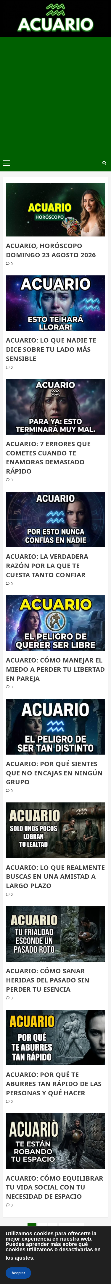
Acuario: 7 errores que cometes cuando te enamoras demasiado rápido (48, 457)
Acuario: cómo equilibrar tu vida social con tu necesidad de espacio (54, 1187)
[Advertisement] (55, 95)
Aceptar (18, 1273)
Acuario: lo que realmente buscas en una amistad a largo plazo (55, 876)
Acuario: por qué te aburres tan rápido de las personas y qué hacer (54, 1083)
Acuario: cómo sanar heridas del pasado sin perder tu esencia (47, 979)
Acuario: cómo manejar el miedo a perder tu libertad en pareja (55, 669)
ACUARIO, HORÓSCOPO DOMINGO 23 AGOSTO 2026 (51, 250)
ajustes (24, 1258)
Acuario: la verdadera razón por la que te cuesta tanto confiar (47, 565)
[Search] (104, 163)
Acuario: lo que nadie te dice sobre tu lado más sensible (51, 349)
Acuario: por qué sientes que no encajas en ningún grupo (54, 772)
